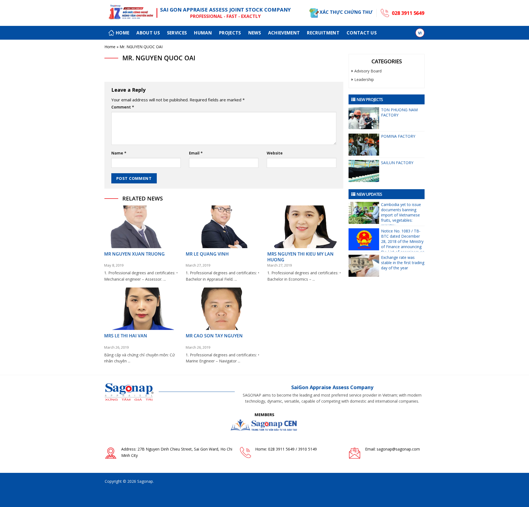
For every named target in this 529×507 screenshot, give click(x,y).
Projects (230, 33)
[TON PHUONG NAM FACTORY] (364, 118)
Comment (122, 107)
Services (177, 33)
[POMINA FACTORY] (364, 145)
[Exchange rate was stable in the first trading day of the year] (364, 266)
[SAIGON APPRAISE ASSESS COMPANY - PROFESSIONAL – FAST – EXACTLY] (129, 13)
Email (196, 153)
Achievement (284, 33)
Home (122, 33)
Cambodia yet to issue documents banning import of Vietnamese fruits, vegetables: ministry (401, 213)
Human (203, 33)
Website (275, 153)
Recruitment (323, 33)
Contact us (362, 33)
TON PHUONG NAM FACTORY (399, 112)
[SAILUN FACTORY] (364, 171)
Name (118, 153)
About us (148, 33)
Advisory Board (368, 71)
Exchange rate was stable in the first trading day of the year (402, 262)
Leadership (364, 79)
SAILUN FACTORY (397, 162)
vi (420, 33)
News (254, 33)
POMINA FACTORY (398, 136)
